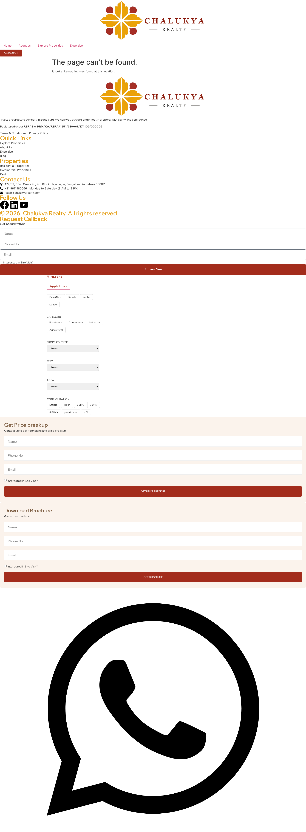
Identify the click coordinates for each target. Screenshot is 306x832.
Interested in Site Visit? (18, 262)
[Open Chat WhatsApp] (153, 830)
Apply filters (58, 286)
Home (8, 45)
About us (25, 45)
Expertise (76, 45)
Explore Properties (50, 45)
